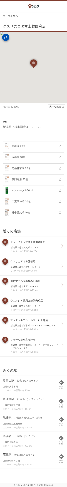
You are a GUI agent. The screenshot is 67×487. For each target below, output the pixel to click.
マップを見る (10, 16)
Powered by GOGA (11, 107)
